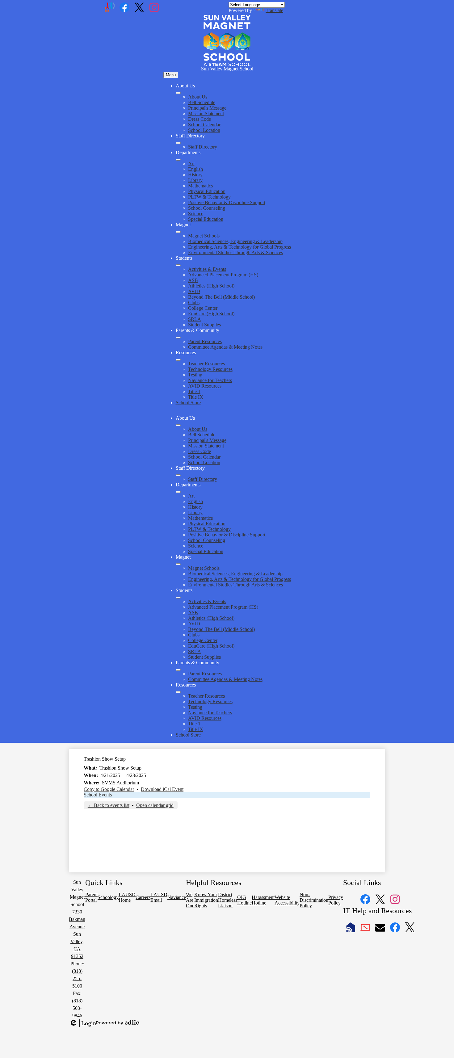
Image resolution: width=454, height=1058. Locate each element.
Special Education (205, 219)
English (195, 169)
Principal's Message (207, 108)
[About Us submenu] (178, 93)
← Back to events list (108, 805)
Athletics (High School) (211, 285)
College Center (202, 308)
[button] (178, 425)
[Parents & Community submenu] (178, 337)
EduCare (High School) (211, 313)
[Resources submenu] (178, 360)
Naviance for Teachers (210, 380)
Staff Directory (202, 146)
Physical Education (206, 191)
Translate (274, 10)
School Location (204, 130)
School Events (98, 794)
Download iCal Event (162, 789)
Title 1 (194, 391)
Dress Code (199, 119)
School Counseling (206, 208)
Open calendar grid (155, 805)
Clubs (194, 302)
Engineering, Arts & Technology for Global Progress (239, 247)
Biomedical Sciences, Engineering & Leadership (235, 241)
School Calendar (204, 124)
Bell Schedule (201, 102)
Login (82, 1023)
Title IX (195, 397)
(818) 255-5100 (77, 978)
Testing (195, 374)
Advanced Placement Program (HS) (223, 274)
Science (195, 213)
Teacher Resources (206, 363)
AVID (194, 291)
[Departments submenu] (178, 160)
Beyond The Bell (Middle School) (221, 297)
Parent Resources (205, 341)
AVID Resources (204, 385)
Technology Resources (210, 369)
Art (191, 163)
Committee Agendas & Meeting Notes (225, 347)
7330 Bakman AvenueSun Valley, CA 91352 (77, 934)
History (195, 174)
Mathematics (200, 185)
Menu (171, 75)
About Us (197, 96)
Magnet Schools (204, 235)
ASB (193, 280)
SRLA (194, 319)
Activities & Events (207, 269)
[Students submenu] (178, 265)
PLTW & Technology (209, 196)
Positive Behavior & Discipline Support (226, 202)
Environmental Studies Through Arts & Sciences (235, 252)
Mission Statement (206, 113)
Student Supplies (204, 324)
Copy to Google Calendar (109, 789)
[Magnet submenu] (178, 232)
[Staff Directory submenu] (178, 143)
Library (195, 180)
